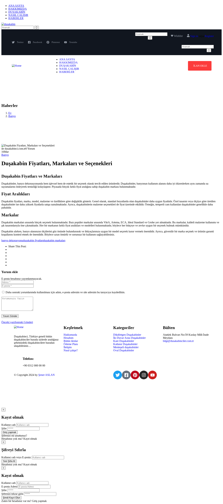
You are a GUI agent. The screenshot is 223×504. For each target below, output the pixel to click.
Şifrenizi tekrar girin (12, 493)
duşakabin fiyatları (33, 240)
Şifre (4, 428)
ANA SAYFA (16, 5)
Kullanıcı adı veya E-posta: (16, 457)
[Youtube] (152, 375)
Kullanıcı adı (8, 424)
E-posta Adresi (9, 486)
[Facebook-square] (126, 375)
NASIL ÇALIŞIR (18, 15)
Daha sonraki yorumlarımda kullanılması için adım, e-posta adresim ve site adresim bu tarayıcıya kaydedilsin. (65, 292)
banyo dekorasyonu (12, 240)
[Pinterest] (135, 375)
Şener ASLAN (46, 374)
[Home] (16, 65)
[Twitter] (117, 375)
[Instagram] (143, 375)
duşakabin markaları (54, 240)
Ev (9, 112)
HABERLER (16, 18)
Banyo (12, 116)
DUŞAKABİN (16, 11)
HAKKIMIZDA (17, 8)
